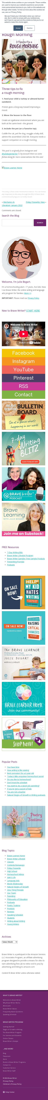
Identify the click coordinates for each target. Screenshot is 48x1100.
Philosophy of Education (17, 899)
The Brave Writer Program (12, 1032)
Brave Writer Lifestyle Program (20, 555)
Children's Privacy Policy (12, 1084)
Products (11, 908)
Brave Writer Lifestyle (16, 858)
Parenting (11, 896)
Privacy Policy (33, 298)
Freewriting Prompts (15, 561)
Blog (4, 1053)
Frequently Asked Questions (13, 1012)
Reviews (10, 911)
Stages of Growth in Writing (12, 1029)
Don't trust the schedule (17, 782)
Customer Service (9, 1068)
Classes (10, 862)
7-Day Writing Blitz (15, 552)
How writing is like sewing (18, 770)
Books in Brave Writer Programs (14, 1062)
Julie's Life (11, 877)
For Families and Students (12, 1035)
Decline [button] (29, 28)
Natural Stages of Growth (18, 887)
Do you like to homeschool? (19, 779)
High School (12, 871)
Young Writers (13, 924)
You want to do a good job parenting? (23, 785)
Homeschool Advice (26, 192)
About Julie (7, 1006)
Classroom (6, 1056)
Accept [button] (18, 28)
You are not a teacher (16, 792)
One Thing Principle (15, 890)
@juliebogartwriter (10, 153)
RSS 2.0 (33, 194)
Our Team (11, 893)
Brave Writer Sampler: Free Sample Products (26, 558)
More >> (27, 293)
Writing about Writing (16, 921)
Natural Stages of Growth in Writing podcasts (26, 795)
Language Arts (13, 880)
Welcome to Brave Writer (12, 1000)
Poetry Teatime (13, 905)
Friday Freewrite (14, 868)
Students (11, 918)
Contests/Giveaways (16, 865)
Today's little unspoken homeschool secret (25, 776)
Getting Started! (8, 1027)
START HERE (33, 310)
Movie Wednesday (15, 883)
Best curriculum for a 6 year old (20, 773)
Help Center (10, 1092)
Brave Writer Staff (9, 1071)
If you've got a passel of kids (19, 789)
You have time (13, 767)
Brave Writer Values (10, 1009)
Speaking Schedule (15, 915)
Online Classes (8, 1038)
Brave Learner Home (16, 855)
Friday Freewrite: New (35, 202)
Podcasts (11, 564)
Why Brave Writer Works (11, 1003)
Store (5, 1059)
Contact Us (7, 1065)
